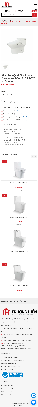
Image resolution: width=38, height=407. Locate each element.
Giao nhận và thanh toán (8, 388)
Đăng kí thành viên (6, 395)
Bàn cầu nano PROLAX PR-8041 (19, 286)
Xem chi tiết (20, 111)
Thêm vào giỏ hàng (9, 102)
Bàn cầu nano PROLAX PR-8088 (19, 217)
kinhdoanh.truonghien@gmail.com (13, 343)
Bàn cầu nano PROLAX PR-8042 (19, 251)
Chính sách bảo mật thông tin (9, 357)
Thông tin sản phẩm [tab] (10, 124)
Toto (10, 20)
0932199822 (8, 11)
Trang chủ (4, 20)
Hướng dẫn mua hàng (7, 385)
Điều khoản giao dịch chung (8, 363)
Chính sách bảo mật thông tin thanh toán (12, 360)
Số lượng (3, 91)
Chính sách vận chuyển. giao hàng (10, 366)
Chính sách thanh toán (7, 369)
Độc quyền (19, 11)
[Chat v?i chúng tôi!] (33, 402)
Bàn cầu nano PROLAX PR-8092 (19, 183)
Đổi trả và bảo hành (6, 392)
